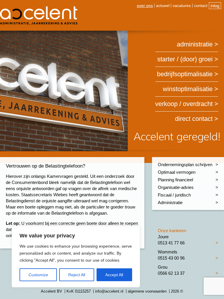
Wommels (167, 251)
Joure (163, 236)
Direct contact (194, 118)
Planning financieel (175, 179)
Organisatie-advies (176, 187)
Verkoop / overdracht (184, 103)
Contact (200, 5)
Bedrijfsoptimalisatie (185, 74)
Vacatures (182, 5)
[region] (76, 256)
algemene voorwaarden (147, 291)
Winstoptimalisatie (188, 89)
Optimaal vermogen (176, 172)
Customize (38, 274)
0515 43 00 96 (171, 257)
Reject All (76, 274)
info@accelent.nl (109, 291)
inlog (215, 5)
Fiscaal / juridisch (174, 194)
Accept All (114, 274)
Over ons (145, 5)
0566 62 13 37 (171, 273)
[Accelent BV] (38, 8)
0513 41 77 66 (171, 242)
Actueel (162, 5)
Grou (162, 267)
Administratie (195, 44)
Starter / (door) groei (185, 59)
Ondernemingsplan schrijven (185, 164)
